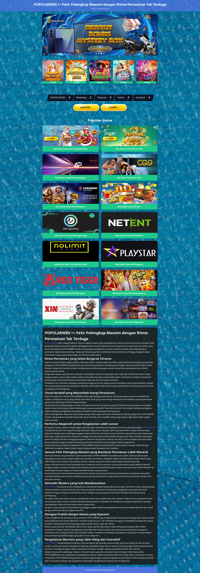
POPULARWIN (51, 343)
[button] (93, 85)
